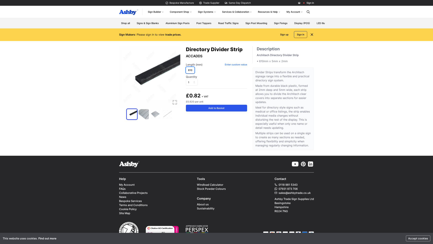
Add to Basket (216, 108)
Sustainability (205, 208)
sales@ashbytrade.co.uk (295, 193)
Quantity (191, 76)
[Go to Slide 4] (167, 114)
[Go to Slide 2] (144, 114)
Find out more (47, 238)
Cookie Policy (128, 209)
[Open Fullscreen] (174, 102)
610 (190, 70)
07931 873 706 (288, 188)
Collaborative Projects (133, 193)
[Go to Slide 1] (132, 114)
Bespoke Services (130, 201)
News (122, 197)
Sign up (284, 34)
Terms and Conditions (133, 205)
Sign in (310, 2)
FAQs (122, 188)
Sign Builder (154, 11)
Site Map (124, 213)
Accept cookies (418, 238)
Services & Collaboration (235, 11)
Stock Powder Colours (211, 188)
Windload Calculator (210, 184)
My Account (293, 11)
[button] (149, 77)
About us (203, 204)
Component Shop (179, 11)
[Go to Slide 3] (155, 114)
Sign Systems (205, 11)
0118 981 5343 (288, 184)
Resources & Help (268, 11)
